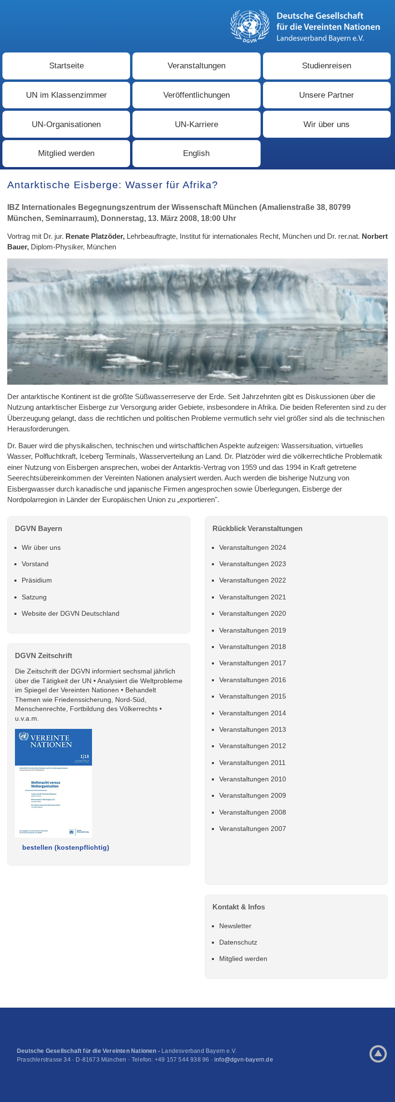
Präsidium (37, 580)
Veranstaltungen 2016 (252, 680)
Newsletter (235, 926)
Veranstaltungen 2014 (252, 713)
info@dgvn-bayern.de (243, 1059)
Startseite (66, 65)
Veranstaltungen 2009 (252, 795)
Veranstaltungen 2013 (252, 729)
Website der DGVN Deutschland (70, 613)
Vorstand (35, 564)
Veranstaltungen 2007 (252, 828)
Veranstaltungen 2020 (252, 613)
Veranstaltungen (196, 65)
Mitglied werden (66, 153)
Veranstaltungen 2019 (252, 630)
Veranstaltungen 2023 (252, 564)
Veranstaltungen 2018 (252, 646)
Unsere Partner (326, 95)
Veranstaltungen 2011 (252, 762)
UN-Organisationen (66, 124)
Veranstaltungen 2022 (252, 580)
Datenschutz (238, 942)
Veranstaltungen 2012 (252, 746)
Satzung (34, 597)
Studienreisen (326, 65)
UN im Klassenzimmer (66, 95)
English (196, 153)
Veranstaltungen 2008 (252, 812)
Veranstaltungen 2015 (252, 696)
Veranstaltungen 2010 (252, 779)
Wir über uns (326, 124)
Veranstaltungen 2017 (252, 663)
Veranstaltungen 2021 (252, 597)
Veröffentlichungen (196, 95)
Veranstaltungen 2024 (252, 547)
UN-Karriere (196, 124)
